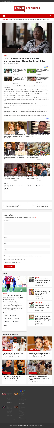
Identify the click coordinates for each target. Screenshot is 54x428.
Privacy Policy (30, 425)
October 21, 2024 (7, 380)
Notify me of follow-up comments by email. (15, 259)
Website (6, 249)
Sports (5, 274)
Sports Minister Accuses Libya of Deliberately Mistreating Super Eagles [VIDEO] (43, 319)
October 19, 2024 (7, 301)
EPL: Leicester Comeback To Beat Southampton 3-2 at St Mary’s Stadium (13, 298)
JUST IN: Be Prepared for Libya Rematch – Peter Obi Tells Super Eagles (43, 305)
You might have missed (10, 334)
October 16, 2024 (39, 323)
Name (5, 237)
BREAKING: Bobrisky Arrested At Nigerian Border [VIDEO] (13, 377)
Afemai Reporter (14, 63)
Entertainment (7, 349)
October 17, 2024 (39, 309)
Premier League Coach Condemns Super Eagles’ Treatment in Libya (43, 280)
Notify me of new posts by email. (12, 262)
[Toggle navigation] (4, 16)
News (5, 55)
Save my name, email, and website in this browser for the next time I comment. (24, 256)
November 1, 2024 (7, 356)
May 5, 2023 (6, 63)
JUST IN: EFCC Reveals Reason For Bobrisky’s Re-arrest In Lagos (39, 354)
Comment (6, 220)
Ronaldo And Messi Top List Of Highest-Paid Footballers (42, 293)
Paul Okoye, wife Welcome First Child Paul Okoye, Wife (13, 354)
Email (5, 243)
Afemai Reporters (22, 425)
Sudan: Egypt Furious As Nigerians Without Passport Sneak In (13, 205)
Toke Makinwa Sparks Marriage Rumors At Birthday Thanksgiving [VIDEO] (39, 378)
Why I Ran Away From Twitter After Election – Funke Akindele (40, 205)
